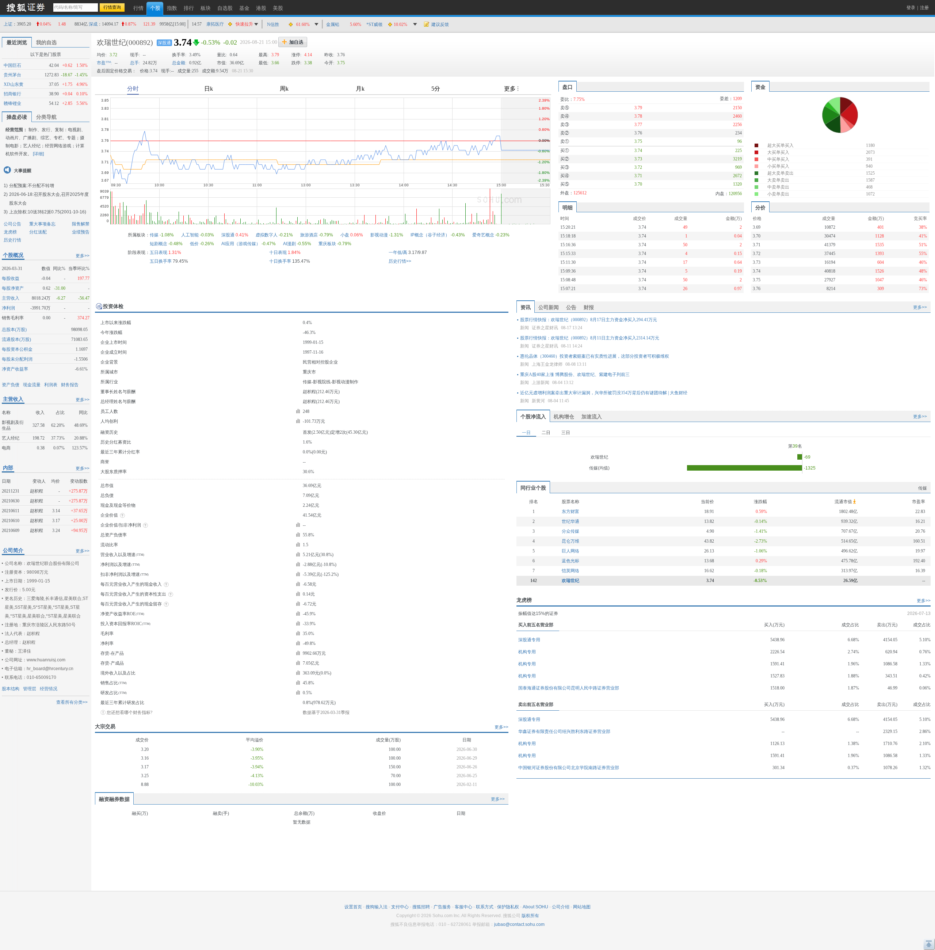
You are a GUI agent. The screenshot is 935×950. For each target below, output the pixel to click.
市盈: (104, 62)
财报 (589, 307)
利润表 (50, 384)
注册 (924, 7)
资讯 (525, 307)
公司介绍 (560, 906)
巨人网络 (570, 551)
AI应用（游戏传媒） (240, 243)
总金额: (179, 62)
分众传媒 (570, 531)
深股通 (164, 42)
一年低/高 (398, 252)
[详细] (38, 153)
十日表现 (278, 252)
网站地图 (582, 906)
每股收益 (10, 278)
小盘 (344, 235)
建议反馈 (440, 24)
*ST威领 (374, 24)
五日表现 (158, 252)
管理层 (29, 688)
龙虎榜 (10, 232)
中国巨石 (12, 65)
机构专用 (527, 651)
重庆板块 (327, 243)
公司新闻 (548, 307)
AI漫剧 (289, 243)
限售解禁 (80, 224)
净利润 (8, 308)
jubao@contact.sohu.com (519, 924)
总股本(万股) (14, 329)
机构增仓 (564, 416)
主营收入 (10, 298)
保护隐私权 (508, 906)
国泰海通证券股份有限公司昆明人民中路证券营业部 (568, 688)
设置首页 (353, 906)
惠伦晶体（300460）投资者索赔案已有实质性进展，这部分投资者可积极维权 (594, 356)
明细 (567, 207)
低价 (194, 243)
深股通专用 (529, 639)
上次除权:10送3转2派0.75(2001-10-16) (47, 211)
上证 (8, 24)
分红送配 (38, 232)
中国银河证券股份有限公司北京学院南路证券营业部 (568, 767)
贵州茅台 (12, 74)
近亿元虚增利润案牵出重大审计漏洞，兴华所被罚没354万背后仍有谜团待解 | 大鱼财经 (603, 392)
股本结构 (10, 688)
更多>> (82, 255)
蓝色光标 (570, 560)
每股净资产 (13, 288)
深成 (93, 24)
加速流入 (591, 416)
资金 (760, 87)
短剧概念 (158, 243)
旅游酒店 (309, 235)
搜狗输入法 (377, 906)
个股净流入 (533, 416)
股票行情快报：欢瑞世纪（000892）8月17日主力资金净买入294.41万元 (588, 319)
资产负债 (10, 384)
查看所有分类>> (72, 702)
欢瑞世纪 (111, 42)
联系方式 (484, 906)
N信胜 (273, 24)
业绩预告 (80, 232)
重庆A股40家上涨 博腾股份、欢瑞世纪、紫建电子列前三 (575, 374)
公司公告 (12, 224)
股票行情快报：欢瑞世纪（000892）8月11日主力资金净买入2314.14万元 (589, 338)
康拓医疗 (215, 24)
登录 (911, 7)
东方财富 (570, 511)
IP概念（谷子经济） (430, 235)
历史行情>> (400, 261)
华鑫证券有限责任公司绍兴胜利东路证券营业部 (564, 731)
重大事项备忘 (42, 224)
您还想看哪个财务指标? (129, 712)
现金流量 (32, 384)
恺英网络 (570, 570)
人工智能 (190, 235)
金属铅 (332, 24)
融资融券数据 (114, 799)
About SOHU (535, 906)
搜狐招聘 (421, 906)
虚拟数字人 (267, 235)
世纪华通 (570, 521)
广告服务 (442, 906)
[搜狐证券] (25, 7)
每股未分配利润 (17, 359)
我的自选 (46, 42)
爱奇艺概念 (483, 235)
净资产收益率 (15, 369)
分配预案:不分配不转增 (31, 185)
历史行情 (12, 240)
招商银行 (12, 93)
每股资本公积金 (17, 349)
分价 (760, 207)
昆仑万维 (570, 541)
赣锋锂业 (12, 103)
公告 (571, 307)
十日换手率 (280, 261)
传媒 (154, 235)
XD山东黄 (13, 84)
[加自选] (292, 42)
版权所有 (530, 915)
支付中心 (400, 906)
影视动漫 (379, 235)
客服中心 (463, 906)
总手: (135, 62)
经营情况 (48, 688)
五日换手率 (161, 261)
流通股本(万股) (16, 339)
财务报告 (70, 384)
